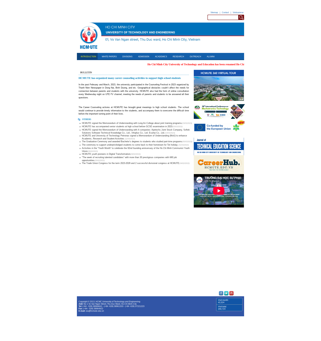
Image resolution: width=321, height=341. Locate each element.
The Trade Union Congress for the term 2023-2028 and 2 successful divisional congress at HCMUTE (136, 163)
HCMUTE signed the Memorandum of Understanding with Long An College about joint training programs (137, 123)
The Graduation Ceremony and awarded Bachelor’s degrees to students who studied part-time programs (137, 141)
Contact (225, 12)
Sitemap (214, 12)
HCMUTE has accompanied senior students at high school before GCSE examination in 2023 (132, 126)
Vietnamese (238, 12)
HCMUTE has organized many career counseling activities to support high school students (130, 78)
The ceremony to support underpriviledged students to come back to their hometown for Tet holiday (135, 145)
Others (86, 119)
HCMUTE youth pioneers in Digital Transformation (111, 154)
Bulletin (86, 72)
